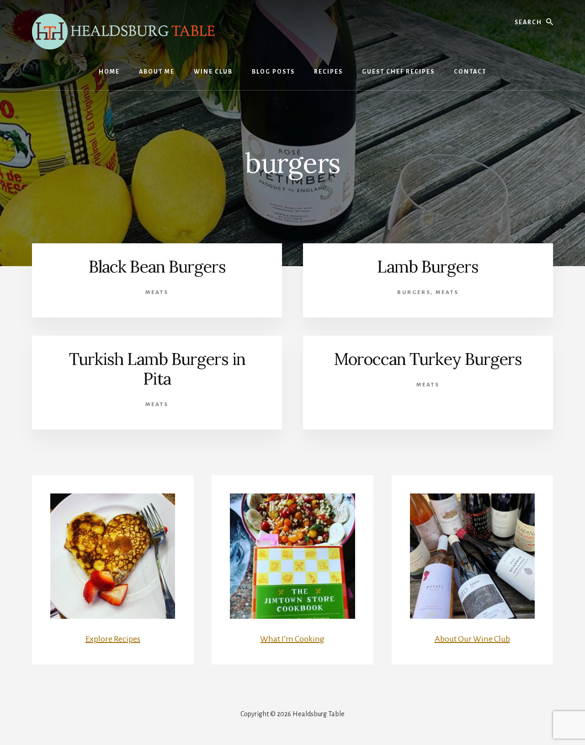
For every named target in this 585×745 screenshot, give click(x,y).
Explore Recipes (112, 638)
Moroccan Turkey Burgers (428, 359)
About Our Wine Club (472, 638)
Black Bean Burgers (157, 266)
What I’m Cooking (292, 638)
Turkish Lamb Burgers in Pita (157, 368)
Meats (157, 292)
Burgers (414, 292)
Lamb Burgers (428, 266)
